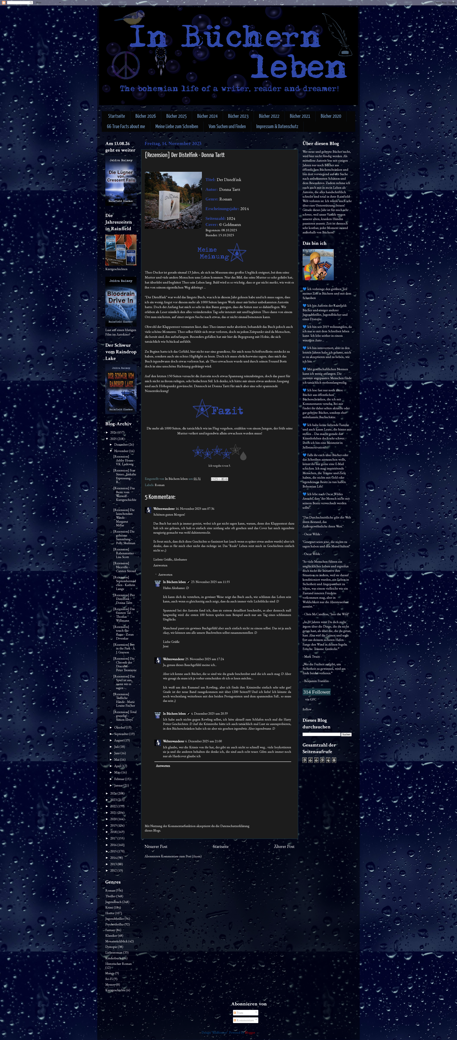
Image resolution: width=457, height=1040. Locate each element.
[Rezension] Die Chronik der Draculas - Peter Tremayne (125, 664)
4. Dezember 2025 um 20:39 (209, 713)
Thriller (110, 896)
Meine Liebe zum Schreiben (176, 126)
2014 (113, 858)
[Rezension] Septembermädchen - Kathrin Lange (124, 583)
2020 (113, 819)
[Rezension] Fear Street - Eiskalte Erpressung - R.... (124, 476)
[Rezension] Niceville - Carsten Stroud (124, 567)
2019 (113, 825)
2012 (113, 870)
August (119, 740)
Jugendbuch (113, 902)
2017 (113, 838)
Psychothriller (114, 924)
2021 (113, 813)
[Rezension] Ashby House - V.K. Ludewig (124, 460)
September (121, 734)
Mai (117, 759)
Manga (109, 973)
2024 (113, 793)
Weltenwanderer (164, 509)
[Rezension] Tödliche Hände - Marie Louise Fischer (124, 700)
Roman (160, 485)
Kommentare (245, 1020)
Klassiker (111, 935)
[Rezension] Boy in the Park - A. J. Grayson (124, 648)
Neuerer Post (156, 846)
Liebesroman (113, 952)
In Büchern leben (174, 582)
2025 (113, 439)
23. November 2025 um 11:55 (210, 582)
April (118, 766)
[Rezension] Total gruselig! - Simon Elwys (125, 716)
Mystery (110, 984)
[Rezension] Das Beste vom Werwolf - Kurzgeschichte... (124, 495)
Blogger (250, 1032)
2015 (113, 851)
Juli (117, 747)
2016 (113, 845)
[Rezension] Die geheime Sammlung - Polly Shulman (124, 537)
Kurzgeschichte (115, 990)
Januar (119, 785)
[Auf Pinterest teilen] (226, 479)
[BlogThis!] (216, 479)
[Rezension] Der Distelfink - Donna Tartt (124, 599)
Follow (307, 709)
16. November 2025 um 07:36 (195, 509)
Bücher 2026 (145, 116)
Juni (117, 753)
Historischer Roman (118, 964)
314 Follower (316, 692)
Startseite (116, 116)
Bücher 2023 (238, 116)
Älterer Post (284, 846)
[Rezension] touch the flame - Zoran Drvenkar (123, 632)
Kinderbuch (113, 958)
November (121, 451)
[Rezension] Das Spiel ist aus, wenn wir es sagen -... (124, 682)
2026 (113, 432)
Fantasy (110, 930)
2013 (113, 864)
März (117, 772)
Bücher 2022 (269, 116)
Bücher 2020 (331, 116)
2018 (113, 832)
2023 (113, 800)
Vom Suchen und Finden (227, 126)
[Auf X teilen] (219, 479)
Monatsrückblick (116, 941)
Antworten (160, 565)
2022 (113, 806)
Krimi (109, 907)
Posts (239, 1013)
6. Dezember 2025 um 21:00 (203, 741)
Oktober (120, 727)
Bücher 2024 (207, 116)
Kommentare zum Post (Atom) (181, 856)
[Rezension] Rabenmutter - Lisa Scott (124, 553)
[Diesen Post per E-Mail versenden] (213, 479)
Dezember (121, 444)
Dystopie (111, 947)
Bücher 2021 (300, 116)
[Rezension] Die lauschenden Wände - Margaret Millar (124, 517)
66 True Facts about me (126, 126)
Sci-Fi (109, 979)
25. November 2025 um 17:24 (204, 659)
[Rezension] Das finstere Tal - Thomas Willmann (124, 615)
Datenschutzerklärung (234, 826)
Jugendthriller (114, 919)
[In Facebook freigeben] (223, 479)
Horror (109, 913)
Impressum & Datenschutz (277, 126)
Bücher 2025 (176, 116)
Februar (119, 779)
